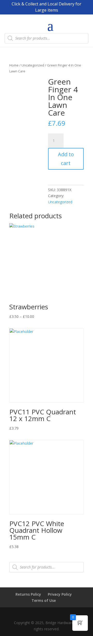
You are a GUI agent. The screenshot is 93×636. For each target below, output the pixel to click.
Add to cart (66, 159)
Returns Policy (28, 594)
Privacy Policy (60, 594)
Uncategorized (32, 65)
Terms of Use (44, 600)
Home (14, 65)
